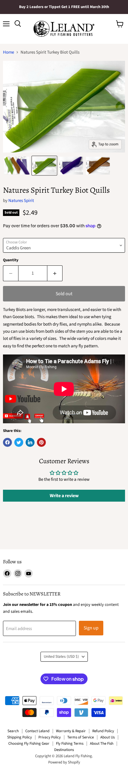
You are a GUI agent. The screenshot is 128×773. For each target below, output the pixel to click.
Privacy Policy (49, 737)
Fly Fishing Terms (69, 743)
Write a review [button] (64, 495)
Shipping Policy (19, 737)
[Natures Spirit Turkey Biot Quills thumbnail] (16, 165)
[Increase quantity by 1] (55, 273)
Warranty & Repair (71, 731)
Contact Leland (37, 731)
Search (13, 731)
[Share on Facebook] (7, 442)
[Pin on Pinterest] (41, 442)
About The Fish (101, 743)
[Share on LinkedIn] (30, 442)
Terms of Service (80, 737)
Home (8, 52)
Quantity (10, 260)
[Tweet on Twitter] (18, 442)
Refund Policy (103, 731)
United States (61, 656)
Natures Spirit (21, 200)
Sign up (91, 628)
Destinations (64, 749)
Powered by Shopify (64, 762)
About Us (107, 737)
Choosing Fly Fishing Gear (28, 743)
